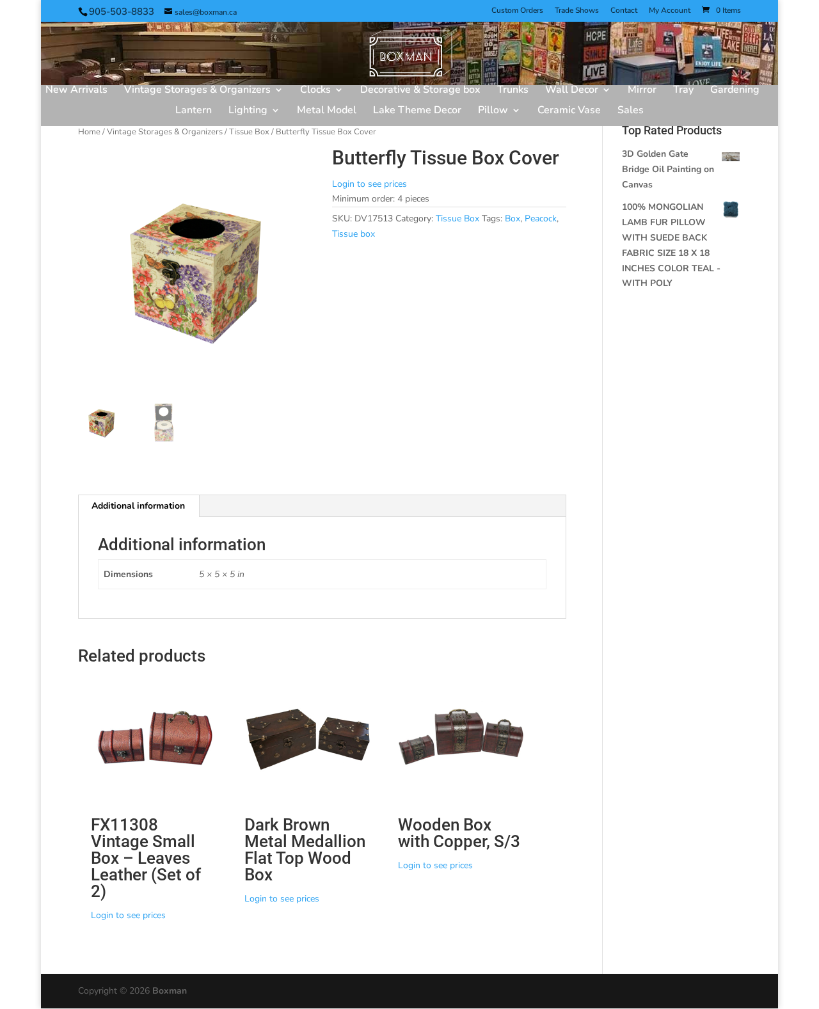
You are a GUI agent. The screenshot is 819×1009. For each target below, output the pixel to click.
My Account (669, 10)
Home (89, 132)
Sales (630, 111)
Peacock (541, 218)
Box (512, 218)
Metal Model (326, 111)
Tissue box (353, 234)
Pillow (493, 111)
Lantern (193, 111)
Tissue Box (249, 132)
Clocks (315, 91)
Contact (623, 10)
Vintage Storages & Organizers (197, 91)
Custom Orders (517, 10)
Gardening (734, 91)
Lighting (247, 111)
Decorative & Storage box (420, 91)
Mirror (642, 91)
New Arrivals (76, 91)
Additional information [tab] (138, 506)
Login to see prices (369, 184)
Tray (683, 91)
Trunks (513, 91)
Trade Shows (577, 10)
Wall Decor (571, 91)
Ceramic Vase (569, 111)
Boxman (169, 991)
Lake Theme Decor (417, 111)
